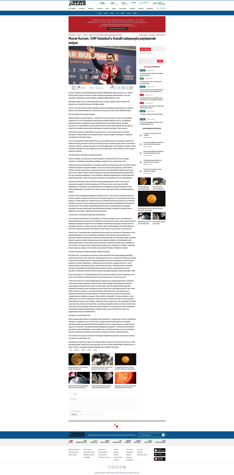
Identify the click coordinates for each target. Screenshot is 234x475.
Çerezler (117, 473)
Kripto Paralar (160, 441)
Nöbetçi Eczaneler (89, 454)
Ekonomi (99, 8)
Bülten (112, 13)
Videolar (132, 8)
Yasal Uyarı (136, 473)
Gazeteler (150, 8)
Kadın (114, 8)
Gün (71, 350)
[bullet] (93, 414)
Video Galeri (129, 452)
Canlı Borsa (101, 449)
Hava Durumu (105, 441)
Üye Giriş (139, 449)
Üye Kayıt (140, 452)
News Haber (72, 35)
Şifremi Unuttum (142, 454)
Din (117, 13)
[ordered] (90, 414)
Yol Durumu (148, 441)
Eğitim (122, 13)
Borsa (71, 441)
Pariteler (137, 441)
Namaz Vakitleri (81, 441)
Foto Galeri (122, 8)
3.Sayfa (99, 13)
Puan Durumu (117, 441)
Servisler (82, 8)
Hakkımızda (98, 473)
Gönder (74, 414)
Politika (135, 13)
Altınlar (116, 449)
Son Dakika (72, 8)
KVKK (121, 473)
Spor (107, 8)
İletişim (103, 473)
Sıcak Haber (129, 460)
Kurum (95, 350)
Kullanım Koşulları (128, 473)
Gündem (90, 8)
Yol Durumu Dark (73, 452)
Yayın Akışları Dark (89, 452)
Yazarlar (140, 8)
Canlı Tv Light (73, 454)
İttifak (83, 350)
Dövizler (116, 452)
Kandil (89, 350)
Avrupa (106, 13)
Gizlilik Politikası (110, 473)
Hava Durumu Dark (74, 449)
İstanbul (77, 350)
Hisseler (128, 441)
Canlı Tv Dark (87, 449)
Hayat (128, 13)
